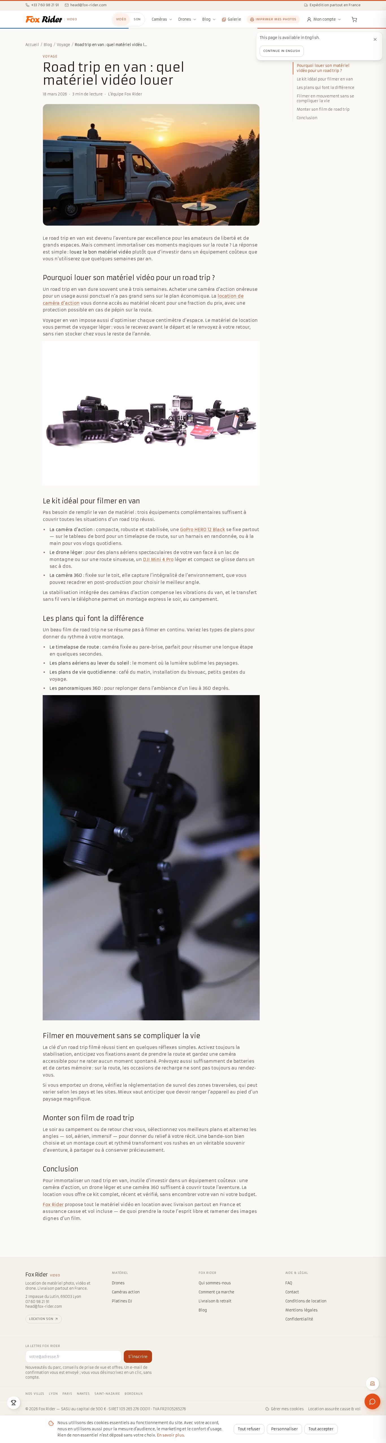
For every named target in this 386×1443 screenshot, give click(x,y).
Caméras (159, 19)
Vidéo (121, 19)
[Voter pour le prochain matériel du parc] (372, 1383)
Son (137, 19)
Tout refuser (249, 1429)
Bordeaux (134, 1394)
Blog (206, 19)
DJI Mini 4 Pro (158, 559)
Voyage (63, 45)
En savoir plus (170, 1435)
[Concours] (13, 1402)
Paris (67, 1394)
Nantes (83, 1394)
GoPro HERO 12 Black (202, 529)
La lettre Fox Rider (42, 1346)
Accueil (32, 45)
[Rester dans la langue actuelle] (375, 39)
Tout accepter (321, 1429)
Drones (184, 19)
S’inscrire (138, 1356)
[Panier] (354, 19)
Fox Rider (53, 1204)
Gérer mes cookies (287, 1409)
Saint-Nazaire (107, 1394)
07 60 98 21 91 (37, 1302)
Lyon (53, 1394)
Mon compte (324, 19)
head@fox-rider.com (43, 1306)
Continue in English (281, 51)
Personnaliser (284, 1429)
